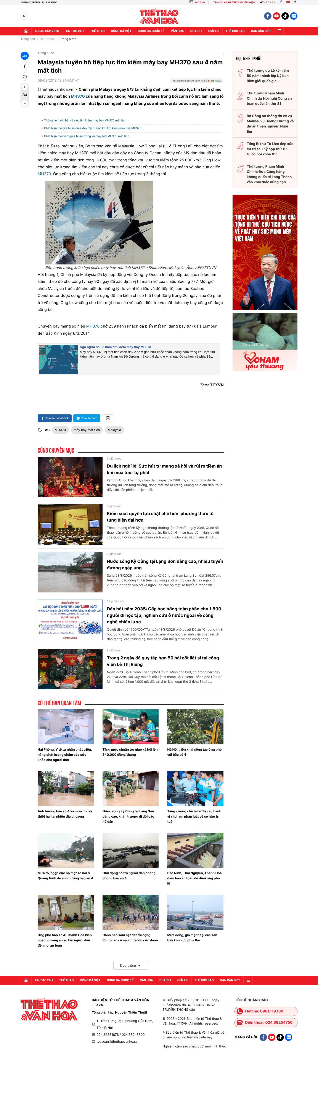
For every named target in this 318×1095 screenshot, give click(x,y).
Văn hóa (177, 31)
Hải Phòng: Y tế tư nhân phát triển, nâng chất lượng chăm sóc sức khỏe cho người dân (65, 754)
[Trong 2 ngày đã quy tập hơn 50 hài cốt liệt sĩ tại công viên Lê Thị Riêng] (70, 669)
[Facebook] (281, 2)
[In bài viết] (25, 76)
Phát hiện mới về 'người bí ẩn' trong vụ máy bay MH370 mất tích (86, 136)
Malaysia (114, 430)
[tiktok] (285, 16)
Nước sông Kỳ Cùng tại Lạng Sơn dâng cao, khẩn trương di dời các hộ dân (128, 816)
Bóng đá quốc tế (151, 31)
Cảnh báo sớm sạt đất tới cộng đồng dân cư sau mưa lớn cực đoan (130, 937)
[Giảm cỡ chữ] (24, 103)
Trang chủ (28, 39)
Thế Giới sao (235, 31)
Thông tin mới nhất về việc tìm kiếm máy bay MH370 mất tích (85, 120)
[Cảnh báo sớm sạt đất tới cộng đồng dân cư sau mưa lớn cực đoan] (131, 912)
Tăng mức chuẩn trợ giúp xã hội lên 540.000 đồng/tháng (130, 752)
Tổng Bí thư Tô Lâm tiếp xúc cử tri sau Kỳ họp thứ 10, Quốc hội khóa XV (270, 149)
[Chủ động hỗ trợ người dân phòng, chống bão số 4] (131, 850)
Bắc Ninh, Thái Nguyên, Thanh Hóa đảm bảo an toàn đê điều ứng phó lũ (194, 878)
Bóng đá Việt (121, 31)
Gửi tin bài (269, 2)
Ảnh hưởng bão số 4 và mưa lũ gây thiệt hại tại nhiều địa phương (65, 813)
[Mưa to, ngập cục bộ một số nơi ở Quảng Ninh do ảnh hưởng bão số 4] (66, 850)
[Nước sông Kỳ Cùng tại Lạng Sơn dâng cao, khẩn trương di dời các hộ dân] (131, 788)
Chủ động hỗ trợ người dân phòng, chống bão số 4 (130, 875)
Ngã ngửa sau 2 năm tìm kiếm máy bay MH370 (115, 347)
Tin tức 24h (75, 31)
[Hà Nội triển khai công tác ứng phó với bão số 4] (195, 726)
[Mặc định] (24, 95)
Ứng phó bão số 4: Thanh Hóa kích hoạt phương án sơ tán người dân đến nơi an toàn (65, 940)
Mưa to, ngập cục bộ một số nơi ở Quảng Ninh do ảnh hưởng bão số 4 (65, 875)
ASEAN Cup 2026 (47, 31)
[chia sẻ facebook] (25, 66)
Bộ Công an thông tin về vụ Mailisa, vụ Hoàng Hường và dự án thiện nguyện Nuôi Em (270, 124)
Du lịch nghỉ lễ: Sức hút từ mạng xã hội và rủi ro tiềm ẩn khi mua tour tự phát (164, 469)
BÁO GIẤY (199, 2)
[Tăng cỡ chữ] (24, 87)
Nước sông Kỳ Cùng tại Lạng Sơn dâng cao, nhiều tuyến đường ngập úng (165, 564)
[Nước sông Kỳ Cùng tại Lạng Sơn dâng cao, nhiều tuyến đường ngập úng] (70, 572)
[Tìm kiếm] (24, 16)
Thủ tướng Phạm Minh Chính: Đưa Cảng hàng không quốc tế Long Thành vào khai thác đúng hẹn (269, 174)
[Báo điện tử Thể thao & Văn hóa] (159, 16)
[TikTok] (295, 2)
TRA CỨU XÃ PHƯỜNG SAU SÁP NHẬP (234, 2)
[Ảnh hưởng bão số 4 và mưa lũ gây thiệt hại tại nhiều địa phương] (66, 788)
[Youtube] (288, 2)
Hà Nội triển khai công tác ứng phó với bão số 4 (194, 752)
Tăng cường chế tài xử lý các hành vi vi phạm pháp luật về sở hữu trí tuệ (194, 816)
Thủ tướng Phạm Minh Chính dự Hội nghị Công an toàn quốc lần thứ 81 (269, 98)
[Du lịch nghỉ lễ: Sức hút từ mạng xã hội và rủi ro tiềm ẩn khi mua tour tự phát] (70, 477)
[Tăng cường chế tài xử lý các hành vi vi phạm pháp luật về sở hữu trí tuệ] (195, 788)
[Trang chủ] (26, 31)
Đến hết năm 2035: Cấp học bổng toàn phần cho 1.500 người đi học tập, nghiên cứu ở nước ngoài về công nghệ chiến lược (164, 615)
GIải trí (213, 31)
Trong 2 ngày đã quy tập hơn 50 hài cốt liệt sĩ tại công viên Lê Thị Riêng (163, 661)
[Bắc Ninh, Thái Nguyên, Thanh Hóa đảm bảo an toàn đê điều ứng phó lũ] (195, 850)
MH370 (78, 96)
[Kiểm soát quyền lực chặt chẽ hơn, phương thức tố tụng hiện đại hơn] (70, 524)
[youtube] (276, 16)
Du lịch (196, 31)
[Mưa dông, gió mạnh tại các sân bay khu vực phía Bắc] (195, 912)
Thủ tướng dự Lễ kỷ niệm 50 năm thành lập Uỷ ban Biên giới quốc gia (268, 75)
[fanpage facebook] (267, 16)
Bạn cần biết (261, 31)
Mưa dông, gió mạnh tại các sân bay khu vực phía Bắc (192, 937)
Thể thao (97, 31)
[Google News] (197, 82)
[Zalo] (293, 16)
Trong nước (68, 39)
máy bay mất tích (87, 430)
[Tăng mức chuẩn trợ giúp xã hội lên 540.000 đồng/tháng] (131, 726)
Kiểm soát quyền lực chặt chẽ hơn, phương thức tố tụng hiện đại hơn (160, 517)
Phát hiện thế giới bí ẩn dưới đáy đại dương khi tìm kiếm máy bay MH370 (92, 128)
